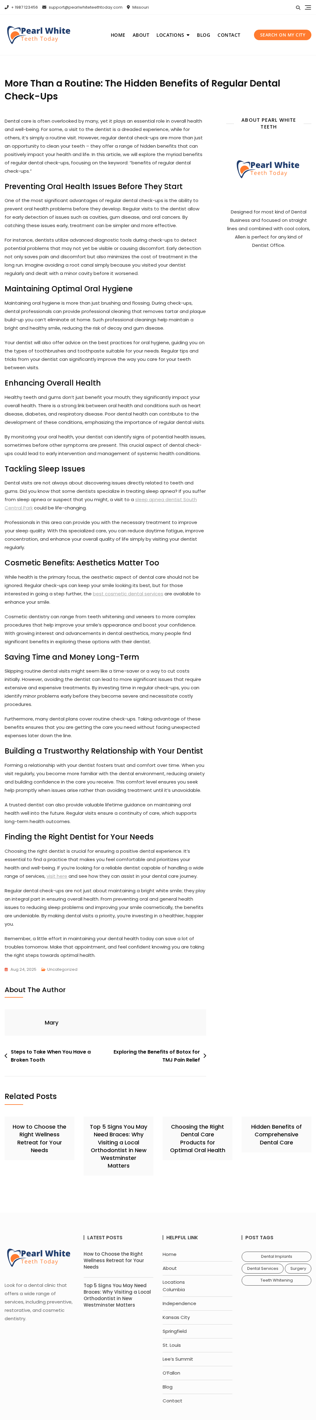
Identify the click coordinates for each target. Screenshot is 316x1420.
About (141, 35)
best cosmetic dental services (128, 593)
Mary (51, 1022)
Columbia (174, 1289)
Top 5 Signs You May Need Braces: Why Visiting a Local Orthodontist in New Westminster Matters (118, 1146)
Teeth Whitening (276, 1280)
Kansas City (176, 1317)
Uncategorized (62, 969)
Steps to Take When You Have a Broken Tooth (51, 1055)
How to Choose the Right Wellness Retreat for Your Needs (39, 1138)
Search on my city (283, 35)
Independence (179, 1303)
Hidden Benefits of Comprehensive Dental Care (276, 1134)
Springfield (175, 1331)
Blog (203, 35)
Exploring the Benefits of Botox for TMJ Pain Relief (157, 1055)
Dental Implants (276, 1256)
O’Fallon (171, 1373)
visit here (57, 876)
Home (118, 35)
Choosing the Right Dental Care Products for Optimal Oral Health (197, 1138)
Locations (170, 35)
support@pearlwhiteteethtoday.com (85, 7)
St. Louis (172, 1345)
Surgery (298, 1268)
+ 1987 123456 (24, 7)
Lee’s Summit (178, 1359)
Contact (229, 35)
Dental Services (262, 1268)
